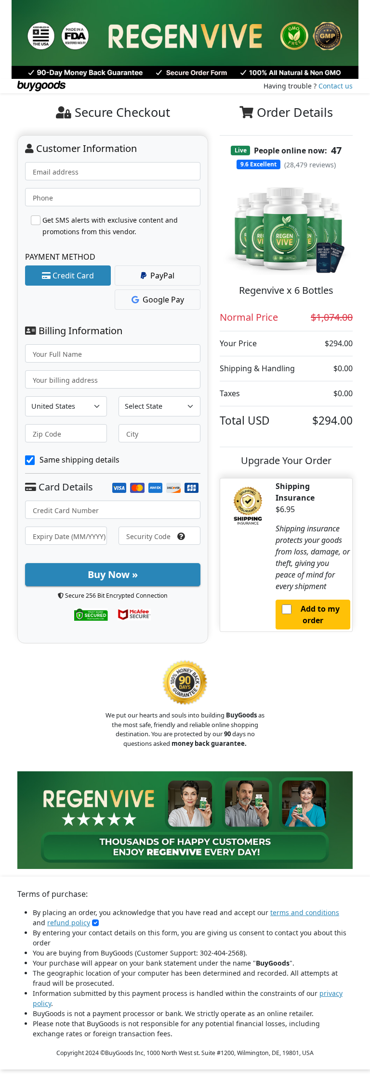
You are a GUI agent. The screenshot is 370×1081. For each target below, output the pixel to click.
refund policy (68, 922)
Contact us (335, 85)
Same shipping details (79, 459)
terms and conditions (304, 912)
